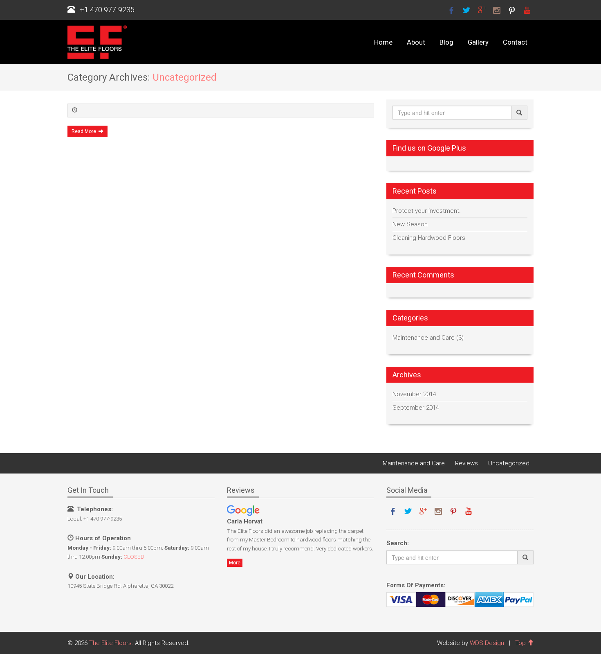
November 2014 (414, 394)
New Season (410, 224)
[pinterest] (511, 9)
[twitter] (466, 9)
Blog (446, 42)
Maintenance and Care (423, 337)
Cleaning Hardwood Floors (428, 237)
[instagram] (496, 9)
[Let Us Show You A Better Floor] (94, 42)
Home (383, 42)
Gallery (478, 42)
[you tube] (527, 9)
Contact (515, 42)
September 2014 (415, 407)
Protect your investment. (426, 210)
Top (521, 643)
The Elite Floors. (111, 643)
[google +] (481, 9)
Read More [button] (85, 131)
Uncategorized (508, 463)
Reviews (466, 463)
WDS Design (487, 643)
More (234, 563)
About (416, 42)
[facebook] (451, 9)
